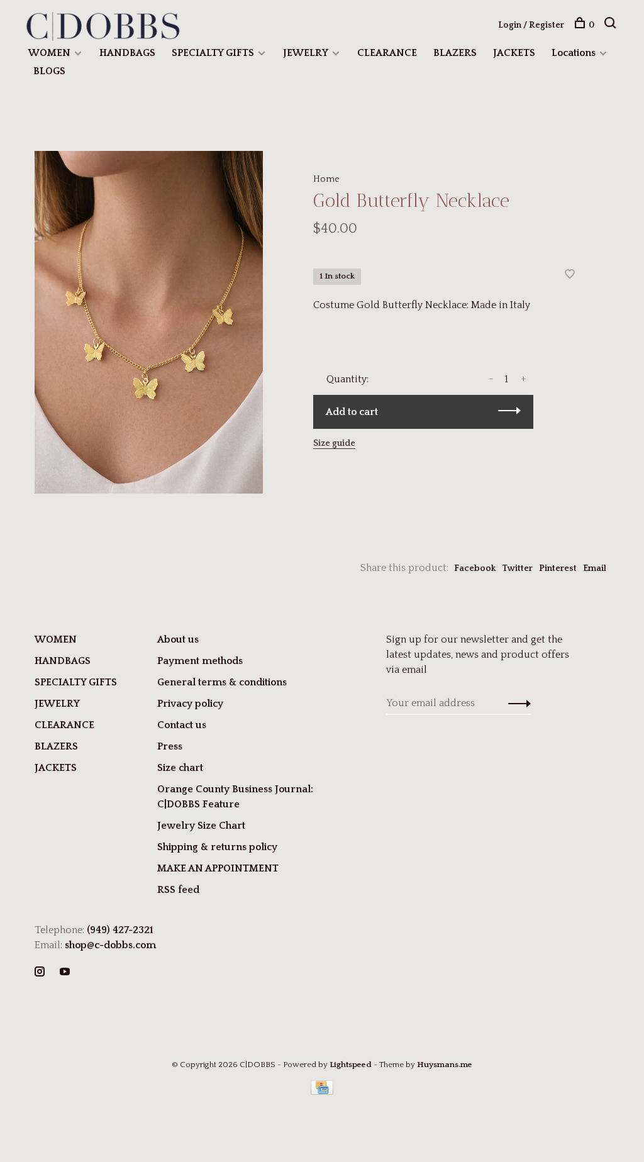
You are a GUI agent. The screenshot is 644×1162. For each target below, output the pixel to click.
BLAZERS (455, 52)
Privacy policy (190, 703)
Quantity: (347, 379)
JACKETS (514, 52)
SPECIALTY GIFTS (213, 52)
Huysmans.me (444, 1064)
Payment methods (200, 661)
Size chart (180, 767)
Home (326, 179)
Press (169, 746)
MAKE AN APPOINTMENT (218, 868)
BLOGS (49, 71)
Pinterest (558, 568)
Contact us (181, 725)
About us (178, 639)
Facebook (475, 568)
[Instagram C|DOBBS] (40, 972)
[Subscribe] (516, 703)
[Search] (611, 25)
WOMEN (49, 52)
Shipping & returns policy (217, 847)
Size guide (334, 443)
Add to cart (352, 412)
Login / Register (531, 25)
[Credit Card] (322, 1091)
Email (594, 568)
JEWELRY (305, 52)
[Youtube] (65, 972)
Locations (574, 52)
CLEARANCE (387, 52)
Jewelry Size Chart (201, 825)
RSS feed (178, 889)
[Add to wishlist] (570, 275)
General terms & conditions (222, 682)
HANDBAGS (127, 52)
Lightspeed (351, 1064)
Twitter (517, 568)
